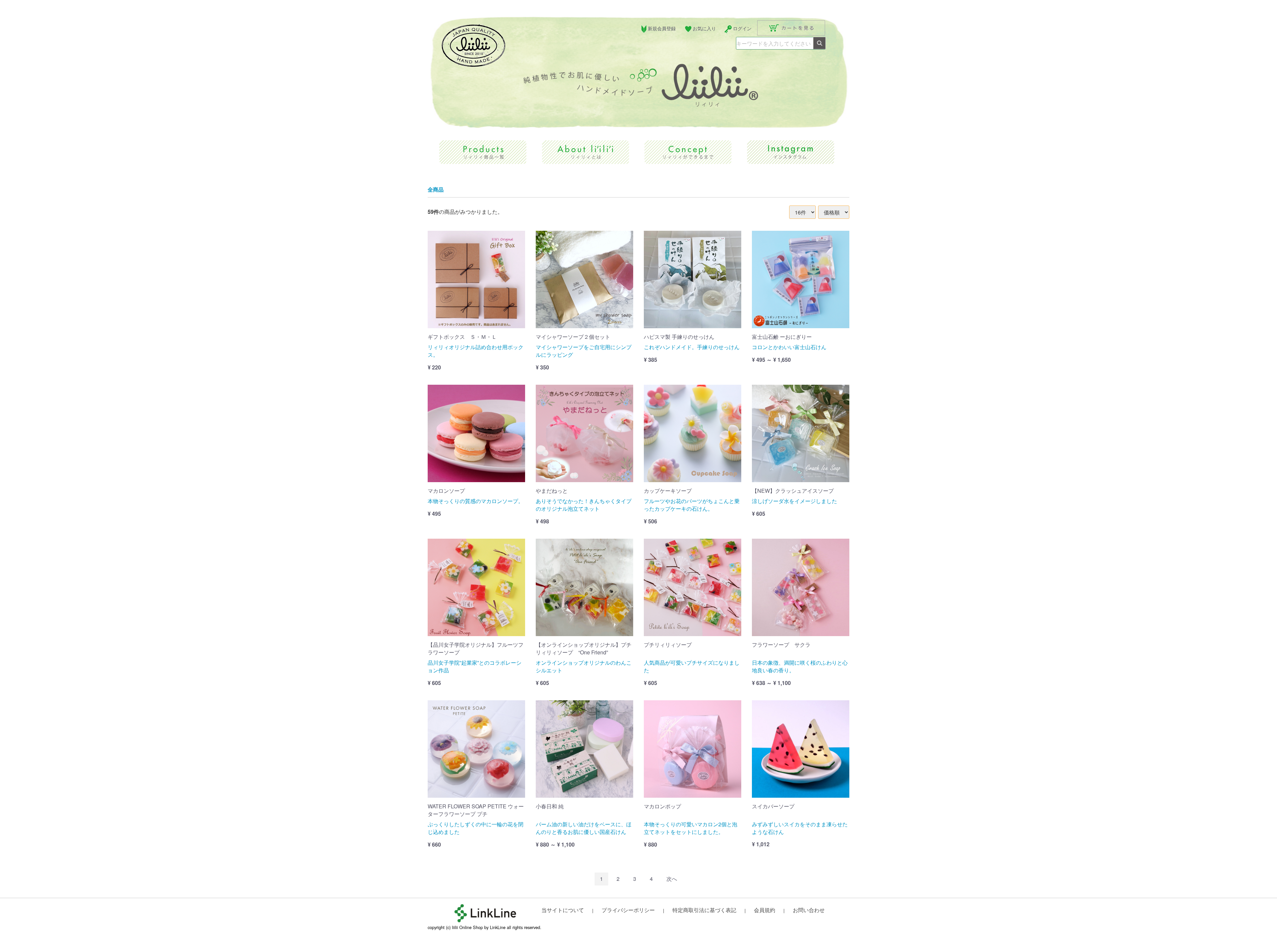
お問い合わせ (809, 910)
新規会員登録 (662, 28)
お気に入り (704, 28)
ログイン (742, 28)
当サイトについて (562, 910)
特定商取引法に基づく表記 (704, 910)
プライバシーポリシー (628, 910)
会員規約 (764, 910)
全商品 (436, 190)
